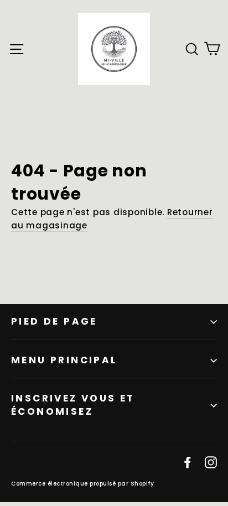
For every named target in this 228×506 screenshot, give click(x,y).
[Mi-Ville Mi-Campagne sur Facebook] (188, 461)
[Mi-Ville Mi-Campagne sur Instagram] (211, 461)
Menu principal (64, 360)
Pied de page (54, 321)
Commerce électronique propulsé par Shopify (82, 483)
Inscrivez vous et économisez (73, 405)
